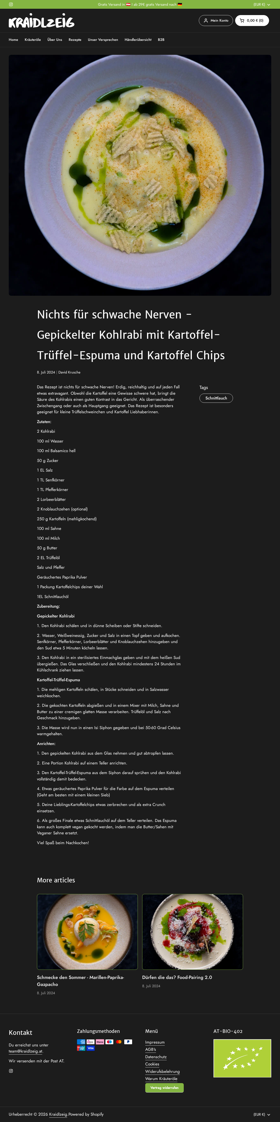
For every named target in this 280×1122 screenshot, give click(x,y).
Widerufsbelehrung (162, 1071)
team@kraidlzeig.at (25, 1051)
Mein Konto (219, 20)
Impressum (155, 1042)
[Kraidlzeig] (41, 20)
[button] (252, 20)
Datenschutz (156, 1057)
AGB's (150, 1049)
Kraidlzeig (58, 1114)
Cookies (152, 1064)
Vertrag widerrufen (164, 1087)
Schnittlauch (216, 398)
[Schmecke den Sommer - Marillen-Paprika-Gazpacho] (87, 932)
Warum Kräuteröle (161, 1079)
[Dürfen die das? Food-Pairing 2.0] (192, 932)
